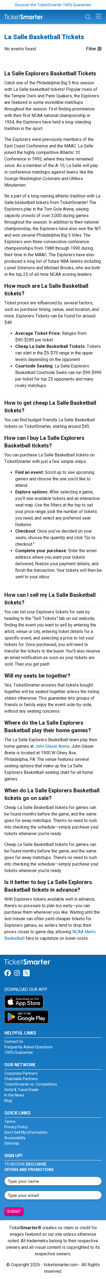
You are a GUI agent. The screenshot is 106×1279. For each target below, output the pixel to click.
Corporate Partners (21, 1073)
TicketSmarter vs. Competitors (30, 1084)
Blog (8, 1100)
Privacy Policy (16, 1127)
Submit (14, 1211)
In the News (14, 1095)
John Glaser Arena (52, 746)
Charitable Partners (21, 1079)
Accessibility (15, 1138)
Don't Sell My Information (25, 1132)
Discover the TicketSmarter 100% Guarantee (53, 5)
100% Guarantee (18, 1052)
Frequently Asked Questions (28, 1047)
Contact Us (13, 1041)
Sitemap (11, 1143)
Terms (9, 1121)
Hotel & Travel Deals (21, 1090)
